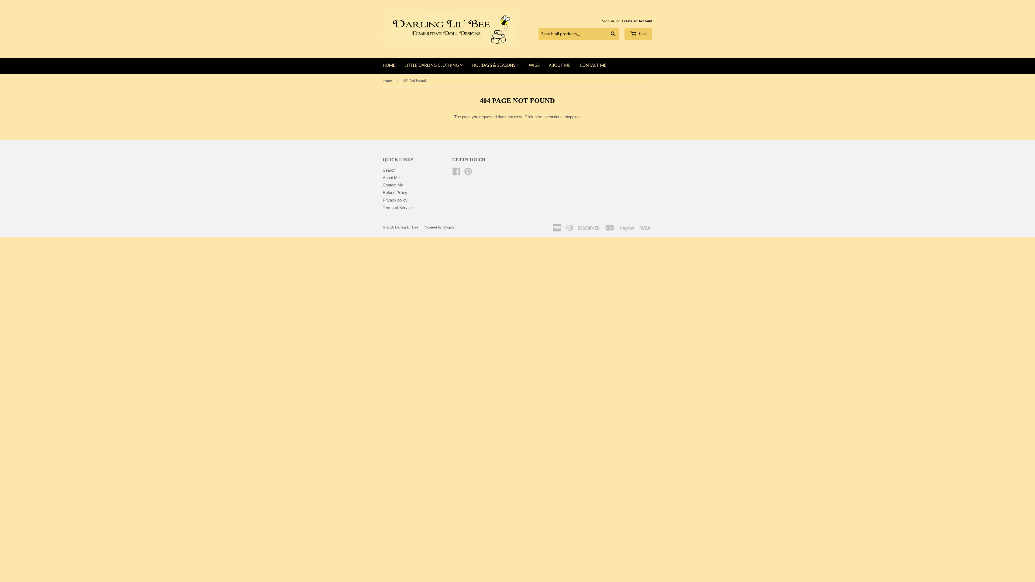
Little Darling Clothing (432, 65)
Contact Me (593, 65)
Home (389, 65)
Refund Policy (395, 192)
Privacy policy (395, 200)
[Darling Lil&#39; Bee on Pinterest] (468, 173)
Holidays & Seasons (494, 65)
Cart (642, 34)
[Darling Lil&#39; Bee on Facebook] (456, 173)
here (538, 117)
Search (389, 170)
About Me (560, 65)
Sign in (608, 21)
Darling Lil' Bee (406, 227)
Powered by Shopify (439, 227)
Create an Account (637, 21)
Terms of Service (398, 207)
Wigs (534, 65)
